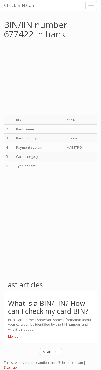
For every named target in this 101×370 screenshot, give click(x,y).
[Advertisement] (47, 77)
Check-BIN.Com (19, 5)
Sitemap (10, 367)
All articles (51, 351)
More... (13, 336)
